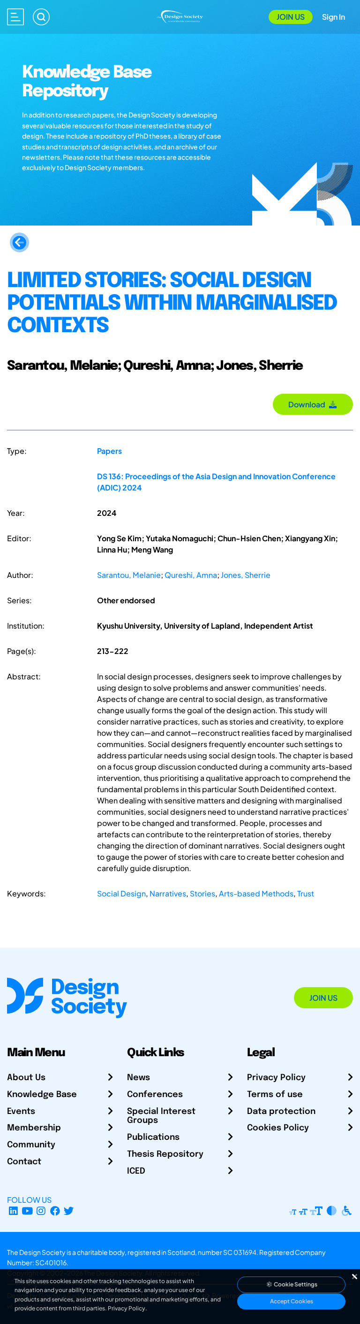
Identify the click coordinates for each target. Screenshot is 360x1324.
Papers (109, 451)
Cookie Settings (295, 1284)
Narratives (168, 893)
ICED (136, 1171)
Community (31, 1145)
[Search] (41, 16)
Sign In (333, 17)
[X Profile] (69, 1211)
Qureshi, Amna (191, 575)
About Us (26, 1078)
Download (308, 404)
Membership (34, 1128)
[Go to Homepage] (180, 16)
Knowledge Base (42, 1094)
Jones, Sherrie (245, 575)
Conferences (155, 1094)
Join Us (291, 17)
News (138, 1078)
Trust (305, 893)
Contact (24, 1162)
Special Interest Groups (161, 1116)
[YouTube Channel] (27, 1211)
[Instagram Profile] (41, 1211)
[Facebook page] (55, 1211)
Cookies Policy (278, 1128)
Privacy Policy (276, 1078)
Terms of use (275, 1094)
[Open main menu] (15, 16)
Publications (153, 1137)
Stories (202, 893)
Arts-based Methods (256, 893)
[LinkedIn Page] (13, 1211)
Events (21, 1111)
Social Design (121, 893)
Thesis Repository (165, 1154)
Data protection (281, 1111)
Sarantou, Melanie (129, 575)
